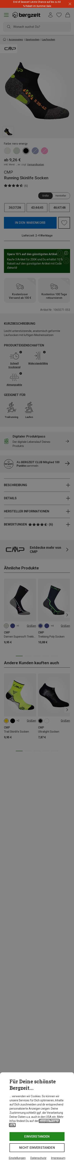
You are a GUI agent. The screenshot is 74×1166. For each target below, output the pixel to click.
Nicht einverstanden (37, 1148)
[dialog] (37, 1119)
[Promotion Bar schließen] (69, 4)
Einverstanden (37, 1136)
